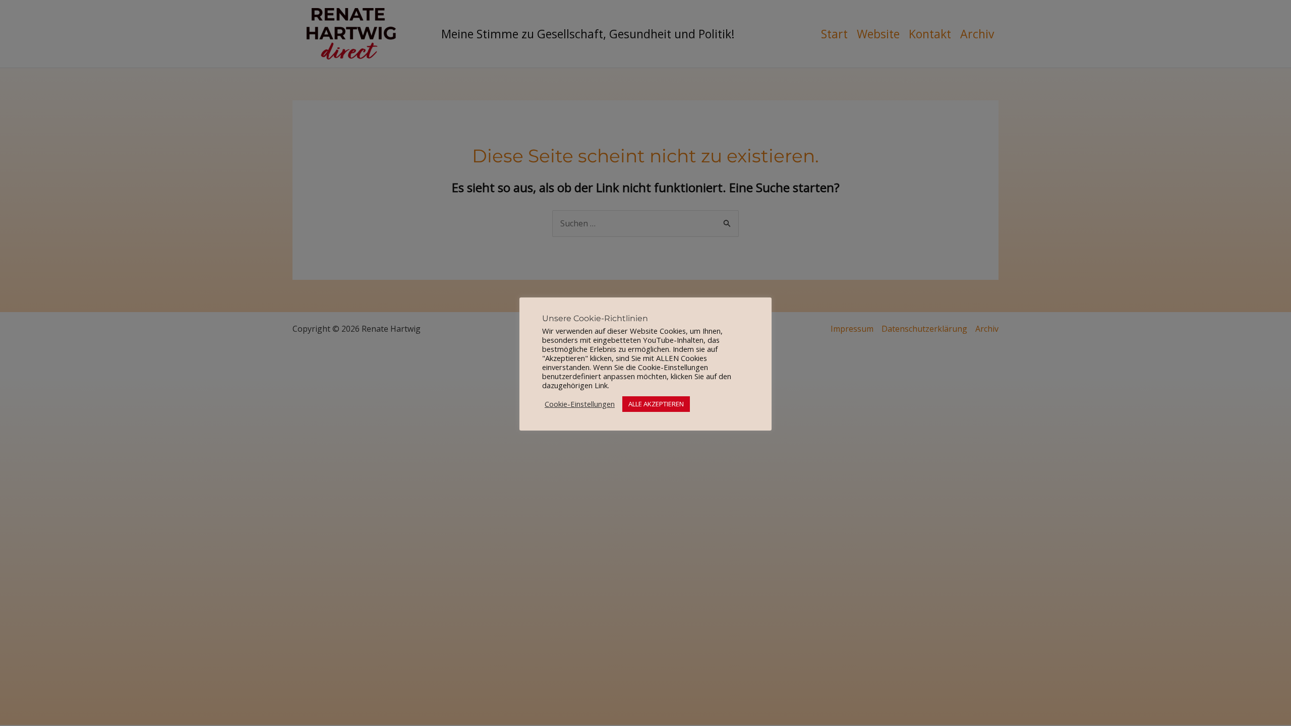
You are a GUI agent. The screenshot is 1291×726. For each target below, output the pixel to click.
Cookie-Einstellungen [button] (580, 403)
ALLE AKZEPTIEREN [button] (656, 403)
